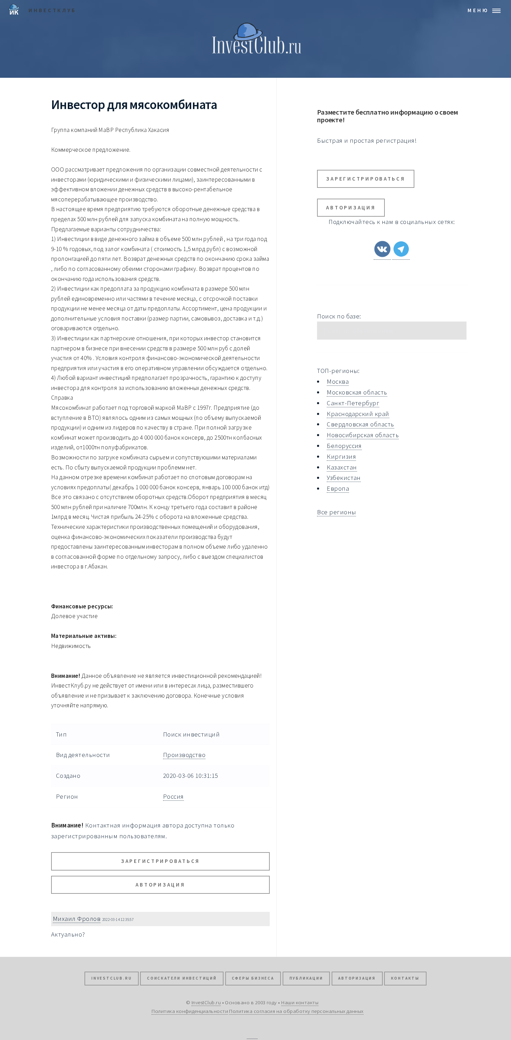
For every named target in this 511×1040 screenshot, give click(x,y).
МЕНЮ (478, 10)
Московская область (357, 392)
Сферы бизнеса (253, 978)
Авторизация (160, 884)
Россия (173, 796)
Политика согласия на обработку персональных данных (296, 1011)
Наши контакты (299, 1002)
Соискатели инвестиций (182, 978)
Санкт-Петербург (353, 403)
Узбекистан (344, 478)
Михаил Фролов (76, 919)
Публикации (306, 978)
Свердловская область (360, 424)
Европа (338, 488)
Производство (184, 755)
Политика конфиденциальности (190, 1011)
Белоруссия (344, 446)
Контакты (405, 978)
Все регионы (336, 512)
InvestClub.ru (111, 978)
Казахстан (342, 467)
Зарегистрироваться (160, 861)
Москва (338, 381)
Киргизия (341, 456)
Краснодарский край (358, 414)
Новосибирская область (363, 435)
